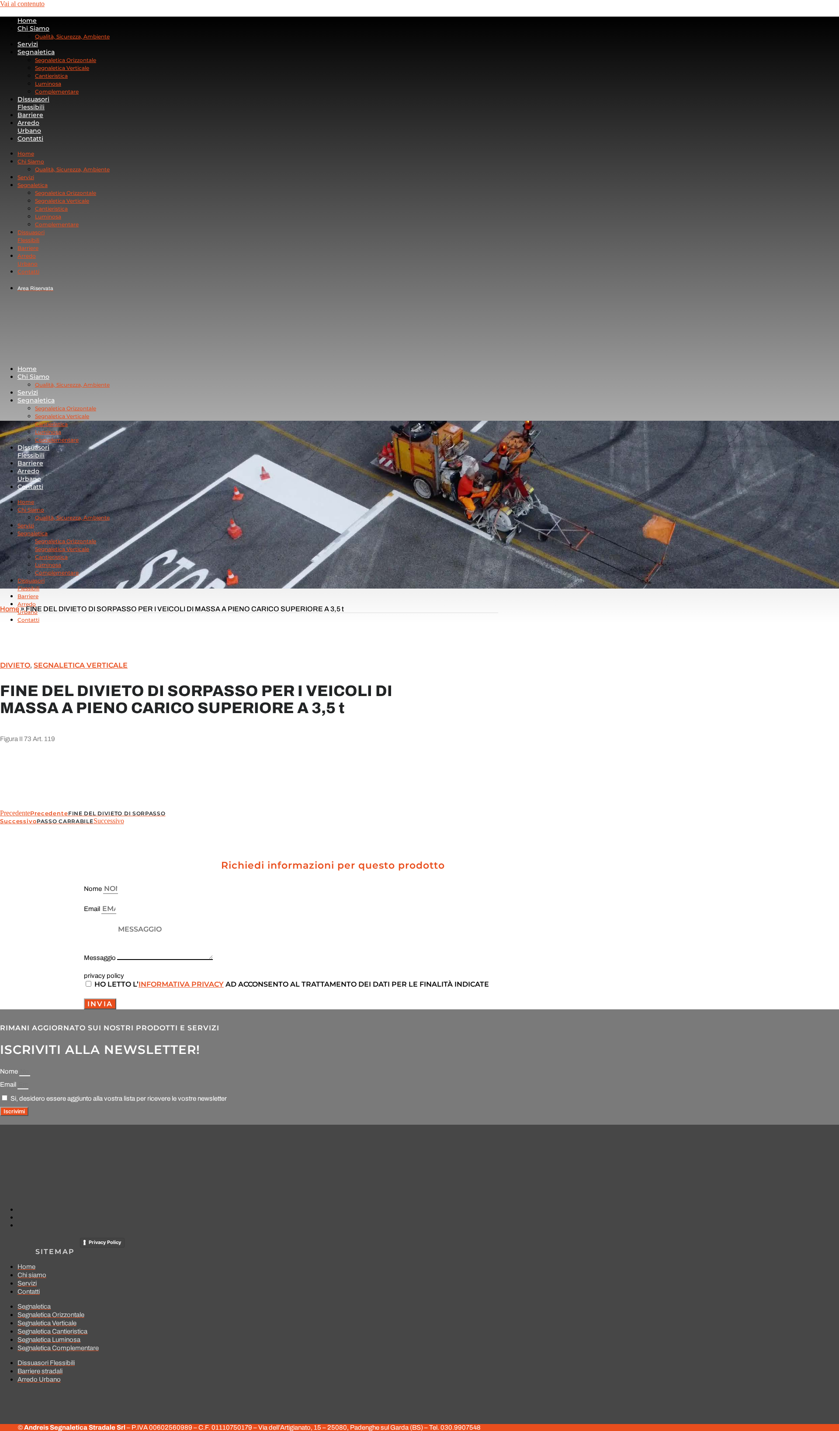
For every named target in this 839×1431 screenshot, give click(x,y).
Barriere (30, 115)
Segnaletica (36, 52)
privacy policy (104, 975)
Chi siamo (33, 28)
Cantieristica (51, 76)
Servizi (27, 44)
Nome (93, 888)
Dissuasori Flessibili (33, 103)
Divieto (15, 665)
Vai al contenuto (22, 3)
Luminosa (48, 83)
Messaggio (100, 957)
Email (92, 908)
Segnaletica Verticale (62, 68)
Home (27, 20)
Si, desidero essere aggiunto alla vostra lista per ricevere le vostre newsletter (118, 1098)
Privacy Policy (105, 1242)
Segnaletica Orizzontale (65, 60)
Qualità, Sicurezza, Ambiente (72, 36)
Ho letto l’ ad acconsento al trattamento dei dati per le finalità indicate (291, 984)
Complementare (57, 91)
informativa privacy (181, 984)
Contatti (30, 138)
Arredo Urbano (29, 127)
